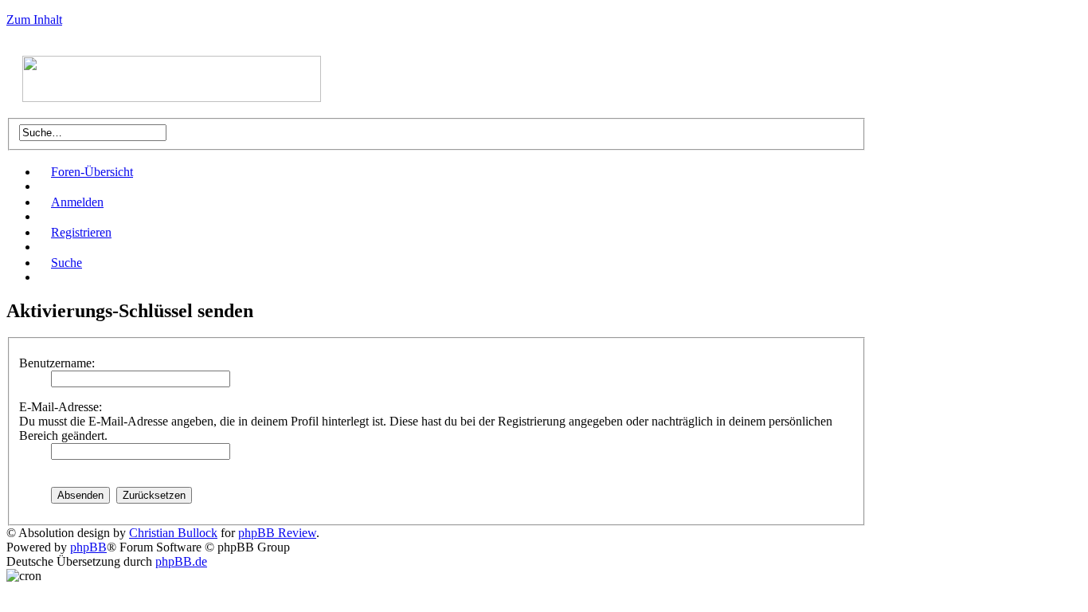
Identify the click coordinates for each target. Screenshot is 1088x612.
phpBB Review (277, 532)
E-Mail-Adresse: (60, 407)
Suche (66, 262)
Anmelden (77, 202)
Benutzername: (57, 363)
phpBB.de (181, 561)
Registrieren (81, 232)
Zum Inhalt (34, 19)
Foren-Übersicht (92, 171)
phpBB (88, 547)
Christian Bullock (173, 532)
